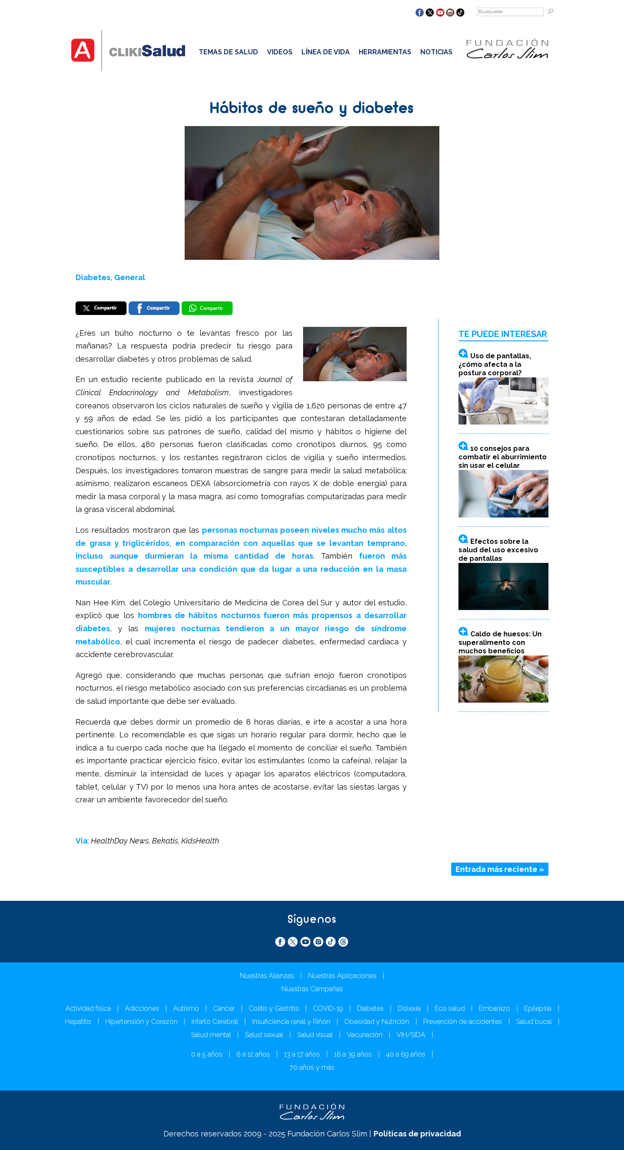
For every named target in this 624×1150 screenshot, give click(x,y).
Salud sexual (264, 1035)
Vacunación (364, 1035)
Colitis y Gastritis (274, 1008)
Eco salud (450, 1008)
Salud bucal (534, 1022)
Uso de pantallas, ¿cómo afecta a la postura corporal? (494, 364)
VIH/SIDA (410, 1035)
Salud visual (315, 1035)
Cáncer (224, 1008)
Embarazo (494, 1008)
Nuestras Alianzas (267, 976)
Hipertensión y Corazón (141, 1022)
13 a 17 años (302, 1054)
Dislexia (409, 1008)
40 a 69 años (405, 1054)
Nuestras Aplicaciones (342, 976)
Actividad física (88, 1008)
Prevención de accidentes (462, 1022)
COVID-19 (328, 1008)
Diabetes (93, 277)
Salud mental (211, 1035)
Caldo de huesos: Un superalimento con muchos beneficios (500, 642)
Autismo (186, 1008)
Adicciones (142, 1008)
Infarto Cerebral (214, 1022)
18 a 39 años (353, 1054)
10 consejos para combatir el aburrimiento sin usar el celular (502, 457)
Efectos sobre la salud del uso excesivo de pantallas (498, 549)
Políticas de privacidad (417, 1133)
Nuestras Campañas (312, 989)
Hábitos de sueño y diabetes (312, 109)
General (129, 277)
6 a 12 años (253, 1054)
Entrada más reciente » (499, 869)
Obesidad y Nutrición (376, 1022)
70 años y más (312, 1067)
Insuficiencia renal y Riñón (291, 1022)
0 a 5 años (206, 1054)
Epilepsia (537, 1008)
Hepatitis (78, 1022)
